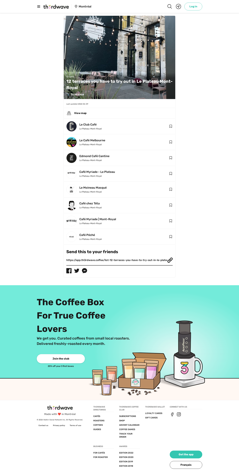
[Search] (169, 6)
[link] (193, 6)
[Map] (178, 6)
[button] (171, 126)
